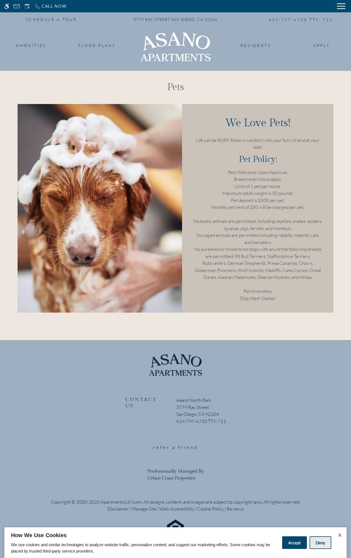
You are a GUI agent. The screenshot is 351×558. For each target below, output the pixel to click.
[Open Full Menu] (341, 6)
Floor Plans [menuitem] (97, 45)
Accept (294, 542)
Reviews (235, 509)
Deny (320, 542)
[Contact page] (17, 6)
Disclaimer (118, 509)
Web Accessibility (176, 509)
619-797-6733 (301, 19)
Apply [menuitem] (321, 45)
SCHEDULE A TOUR (51, 19)
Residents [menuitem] (255, 45)
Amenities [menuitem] (31, 45)
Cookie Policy (210, 509)
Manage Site (144, 509)
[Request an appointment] (27, 6)
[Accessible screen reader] (7, 6)
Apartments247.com (121, 502)
